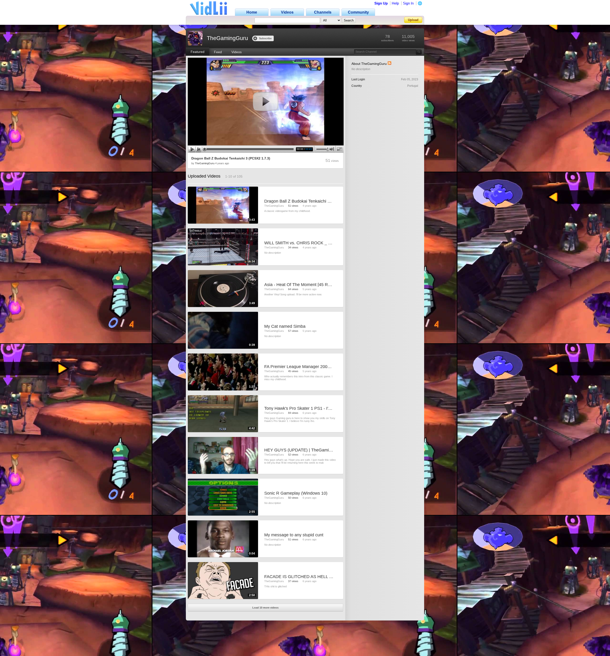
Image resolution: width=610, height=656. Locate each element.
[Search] (419, 51)
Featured (197, 52)
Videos (236, 52)
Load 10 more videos (265, 607)
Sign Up (381, 3)
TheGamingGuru (204, 163)
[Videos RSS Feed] (389, 64)
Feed (218, 52)
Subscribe (265, 38)
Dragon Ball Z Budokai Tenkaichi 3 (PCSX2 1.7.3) (230, 158)
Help (395, 3)
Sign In (408, 3)
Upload (413, 20)
